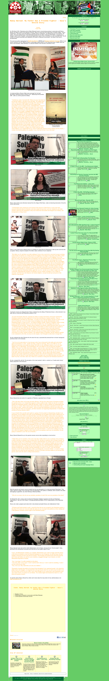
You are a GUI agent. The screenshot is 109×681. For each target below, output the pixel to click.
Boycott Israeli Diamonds (76, 35)
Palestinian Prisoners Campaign (78, 29)
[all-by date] (84, 355)
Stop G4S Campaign (75, 30)
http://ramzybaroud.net (15, 579)
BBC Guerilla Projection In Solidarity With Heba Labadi (83, 344)
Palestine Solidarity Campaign (52, 41)
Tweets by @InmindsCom (84, 362)
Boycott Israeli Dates (75, 36)
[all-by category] (84, 356)
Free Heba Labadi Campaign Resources (81, 346)
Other (64, 17)
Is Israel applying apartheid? (78, 327)
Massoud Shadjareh (84, 413)
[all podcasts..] (84, 421)
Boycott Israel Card (75, 38)
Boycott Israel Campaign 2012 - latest (83, 461)
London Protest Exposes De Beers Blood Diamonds (89, 325)
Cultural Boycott (74, 33)
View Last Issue (74, 435)
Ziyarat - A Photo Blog (77, 323)
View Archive (73, 437)
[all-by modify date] (84, 358)
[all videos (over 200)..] (82, 400)
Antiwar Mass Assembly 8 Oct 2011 (88, 387)
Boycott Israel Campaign (80, 463)
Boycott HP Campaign (75, 32)
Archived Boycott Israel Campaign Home (84, 464)
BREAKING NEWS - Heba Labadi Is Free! (81, 335)
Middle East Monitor (33, 41)
